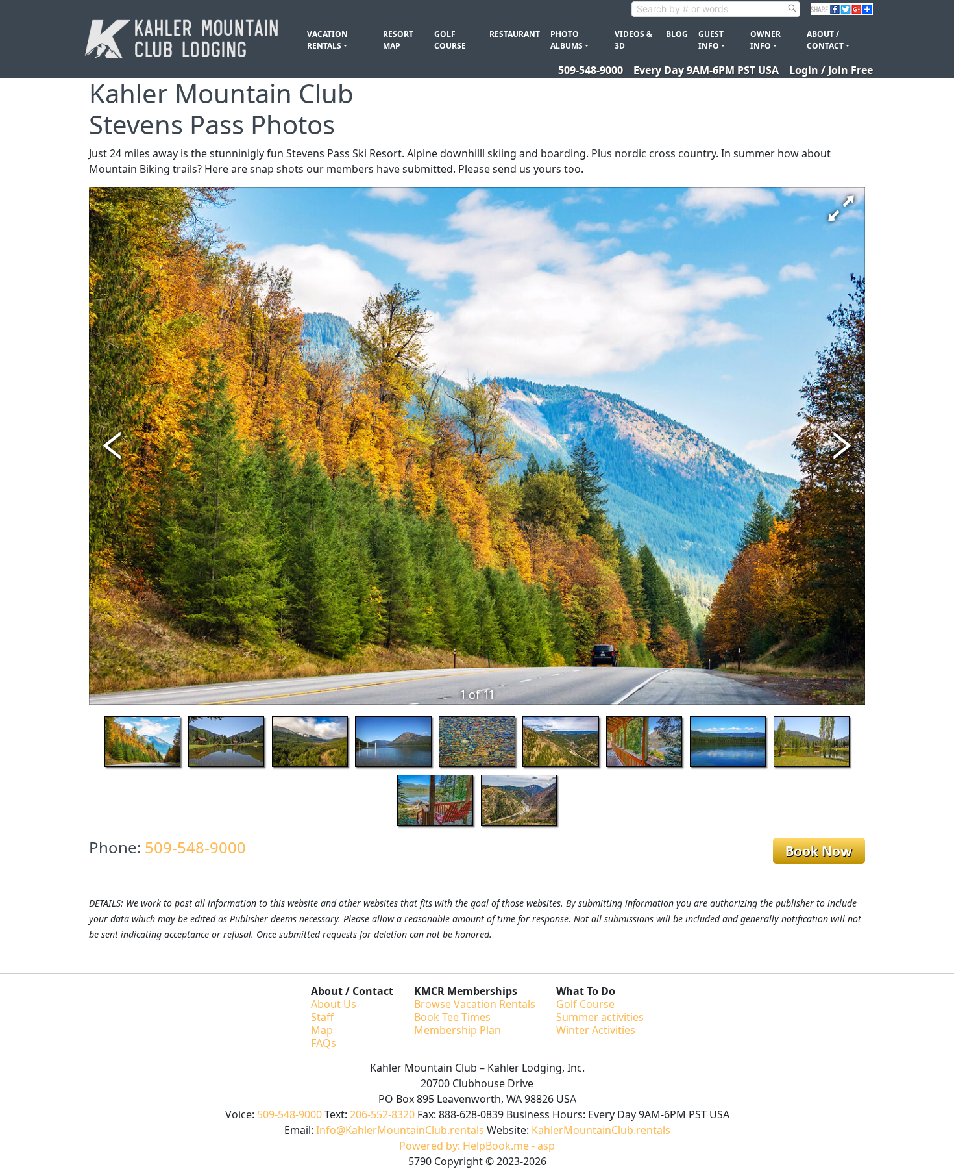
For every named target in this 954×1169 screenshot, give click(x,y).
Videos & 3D (633, 40)
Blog (677, 34)
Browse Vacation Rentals (474, 1004)
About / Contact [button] (825, 40)
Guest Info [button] (711, 40)
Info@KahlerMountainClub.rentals (400, 1130)
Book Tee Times (452, 1017)
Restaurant (514, 34)
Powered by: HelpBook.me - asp (477, 1145)
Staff (322, 1017)
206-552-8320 (382, 1114)
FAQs (323, 1043)
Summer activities (600, 1017)
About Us (333, 1004)
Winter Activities (595, 1030)
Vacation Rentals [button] (327, 40)
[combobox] (708, 9)
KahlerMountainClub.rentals (601, 1130)
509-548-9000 (590, 70)
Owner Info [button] (765, 40)
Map (322, 1030)
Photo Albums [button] (566, 40)
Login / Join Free (831, 70)
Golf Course (450, 40)
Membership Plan (457, 1030)
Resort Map (398, 40)
